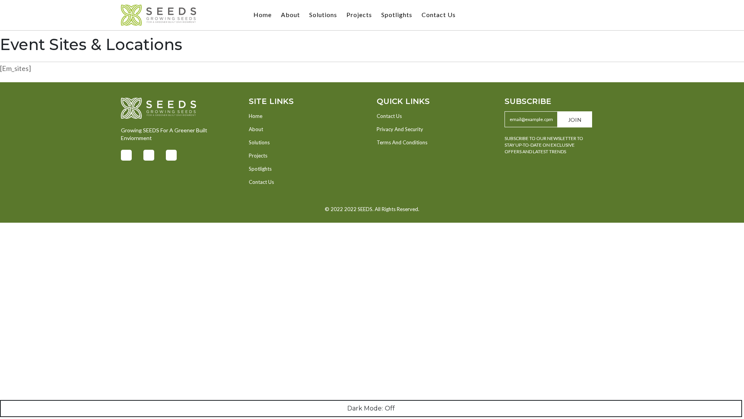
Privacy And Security (400, 129)
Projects (359, 14)
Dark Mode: (365, 408)
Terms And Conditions (402, 142)
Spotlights (396, 14)
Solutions (323, 14)
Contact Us (439, 14)
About (290, 14)
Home (262, 14)
